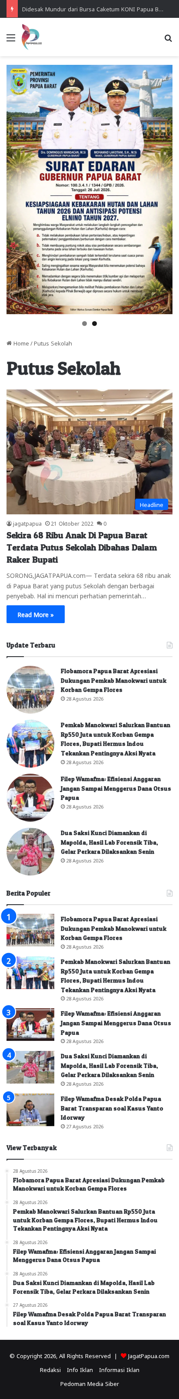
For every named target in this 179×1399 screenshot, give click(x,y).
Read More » (35, 614)
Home (20, 342)
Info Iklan (80, 1369)
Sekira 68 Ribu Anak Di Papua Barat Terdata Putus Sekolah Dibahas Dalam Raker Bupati (82, 547)
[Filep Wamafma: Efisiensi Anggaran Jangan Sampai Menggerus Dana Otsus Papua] (30, 798)
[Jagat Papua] (32, 37)
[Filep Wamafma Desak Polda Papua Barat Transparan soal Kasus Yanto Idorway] (30, 1110)
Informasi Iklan (119, 1369)
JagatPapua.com (148, 1355)
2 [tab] (94, 323)
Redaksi (50, 1369)
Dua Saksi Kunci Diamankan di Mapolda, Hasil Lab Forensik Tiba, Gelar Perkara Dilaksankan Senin (109, 842)
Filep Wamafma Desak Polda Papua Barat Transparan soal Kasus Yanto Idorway (112, 1108)
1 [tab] (84, 323)
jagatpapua (27, 523)
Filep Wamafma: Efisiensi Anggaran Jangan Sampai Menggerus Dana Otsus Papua (116, 788)
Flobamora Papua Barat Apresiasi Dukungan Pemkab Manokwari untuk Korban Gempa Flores (113, 680)
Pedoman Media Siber (89, 1383)
